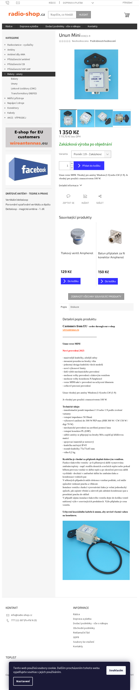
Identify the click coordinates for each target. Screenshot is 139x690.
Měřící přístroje (15, 98)
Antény (11, 50)
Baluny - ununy (15, 74)
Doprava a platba (73, 3)
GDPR (76, 637)
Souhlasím (116, 670)
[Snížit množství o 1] (72, 168)
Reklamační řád (81, 633)
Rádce (52, 3)
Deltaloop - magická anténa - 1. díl (25, 209)
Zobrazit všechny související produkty (96, 296)
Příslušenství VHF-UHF (19, 69)
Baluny (14, 79)
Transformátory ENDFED (24, 93)
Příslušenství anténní (18, 59)
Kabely (11, 113)
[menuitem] (9, 26)
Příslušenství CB (16, 64)
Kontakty (78, 646)
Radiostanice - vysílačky (20, 45)
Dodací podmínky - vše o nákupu (90, 623)
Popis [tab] (64, 307)
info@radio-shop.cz (21, 615)
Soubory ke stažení (83, 642)
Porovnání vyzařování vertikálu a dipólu (28, 204)
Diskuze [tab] (75, 307)
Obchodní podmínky (84, 628)
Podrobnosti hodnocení (103, 41)
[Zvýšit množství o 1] (72, 163)
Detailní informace (69, 185)
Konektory (13, 108)
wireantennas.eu (71, 329)
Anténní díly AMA (16, 54)
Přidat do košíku (91, 165)
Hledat (83, 14)
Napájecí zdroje (15, 103)
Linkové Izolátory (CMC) (23, 88)
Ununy (14, 84)
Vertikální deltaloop (17, 199)
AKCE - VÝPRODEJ (16, 118)
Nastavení (23, 681)
